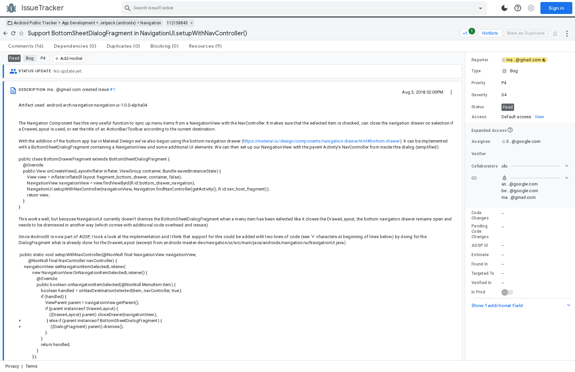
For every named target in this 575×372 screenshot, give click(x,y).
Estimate (480, 254)
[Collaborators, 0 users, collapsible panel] (535, 166)
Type (476, 71)
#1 (112, 89)
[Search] (128, 8)
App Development (79, 23)
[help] (517, 8)
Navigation (150, 23)
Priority (478, 83)
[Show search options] (480, 8)
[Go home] (5, 33)
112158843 (177, 23)
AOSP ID (480, 245)
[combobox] (305, 8)
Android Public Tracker (35, 23)
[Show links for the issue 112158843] (191, 23)
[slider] (466, 206)
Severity (479, 95)
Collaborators (485, 166)
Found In (480, 264)
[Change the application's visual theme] (504, 8)
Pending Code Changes (480, 231)
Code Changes (480, 215)
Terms (32, 366)
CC (474, 178)
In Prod (478, 292)
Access (479, 117)
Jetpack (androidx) (118, 23)
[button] (520, 71)
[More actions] (567, 33)
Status (478, 107)
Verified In (481, 282)
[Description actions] (451, 92)
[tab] (26, 46)
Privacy (12, 366)
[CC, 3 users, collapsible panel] (535, 178)
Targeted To (483, 273)
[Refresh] (13, 33)
